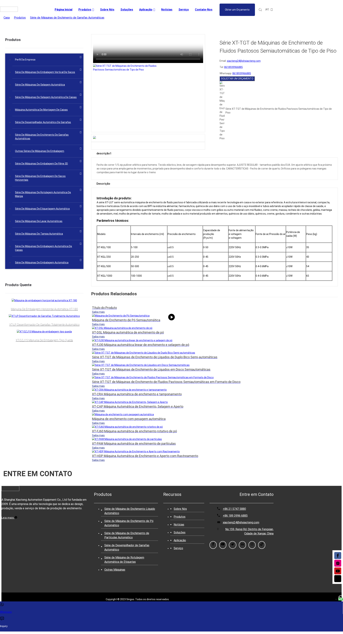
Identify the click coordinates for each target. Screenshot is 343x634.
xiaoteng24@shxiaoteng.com (244, 60)
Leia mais (8, 517)
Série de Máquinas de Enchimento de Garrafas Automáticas (67, 17)
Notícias (179, 524)
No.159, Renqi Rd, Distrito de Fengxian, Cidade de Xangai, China (249, 531)
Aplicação (180, 540)
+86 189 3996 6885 (235, 515)
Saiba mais (98, 311)
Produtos (20, 17)
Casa (7, 17)
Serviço (178, 548)
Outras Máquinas (114, 569)
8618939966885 (233, 67)
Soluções (179, 532)
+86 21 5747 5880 (234, 509)
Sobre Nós (180, 509)
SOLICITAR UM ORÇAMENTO (237, 78)
